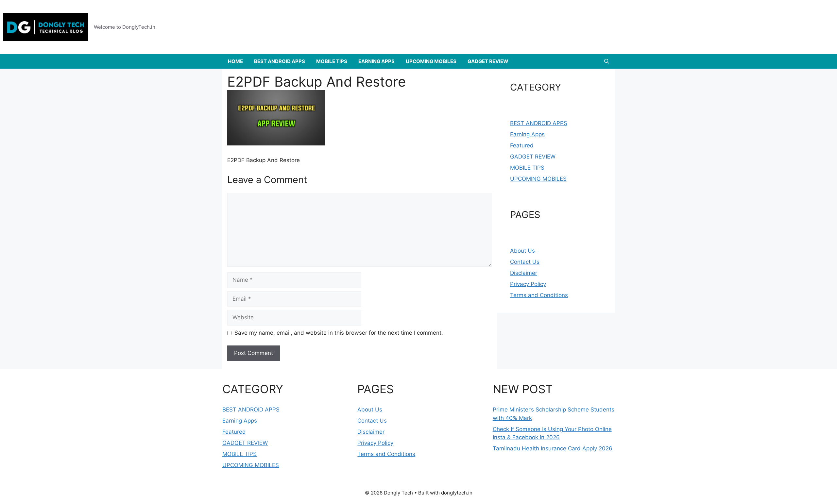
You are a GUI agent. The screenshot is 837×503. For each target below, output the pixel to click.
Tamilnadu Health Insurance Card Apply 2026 (552, 448)
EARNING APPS (376, 61)
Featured (522, 145)
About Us (522, 250)
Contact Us (524, 262)
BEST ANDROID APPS (279, 61)
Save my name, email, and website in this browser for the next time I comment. (338, 332)
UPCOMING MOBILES (431, 61)
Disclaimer (523, 273)
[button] (607, 61)
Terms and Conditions (539, 295)
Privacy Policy (528, 284)
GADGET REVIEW (488, 61)
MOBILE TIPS (331, 61)
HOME (235, 61)
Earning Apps (527, 134)
